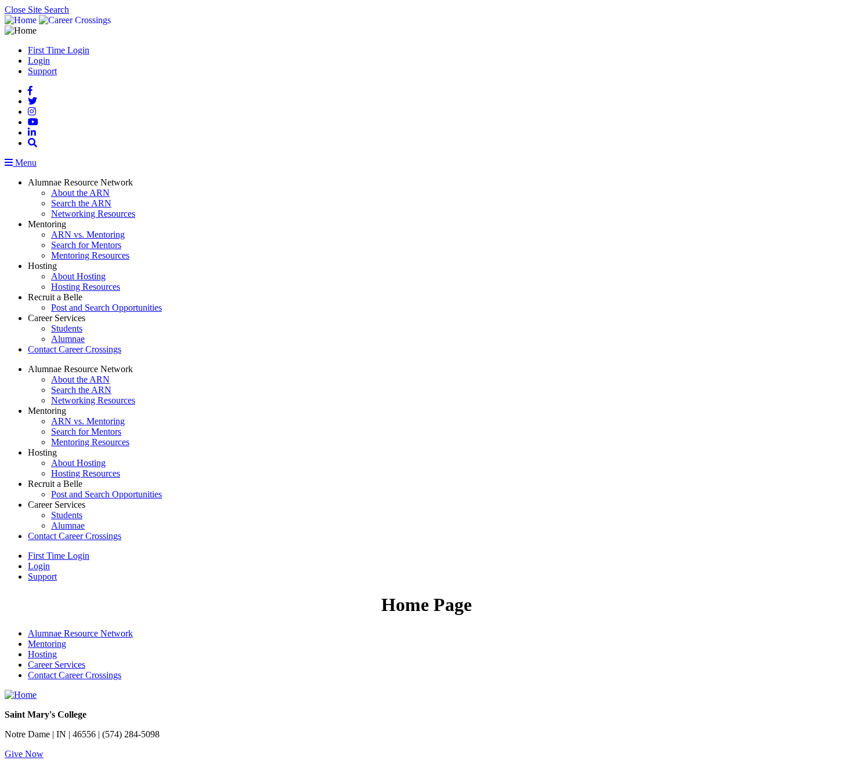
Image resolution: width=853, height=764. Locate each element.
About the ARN (80, 193)
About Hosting (78, 276)
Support (42, 71)
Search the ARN (81, 203)
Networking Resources (93, 214)
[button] (32, 143)
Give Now (24, 754)
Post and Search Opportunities (106, 307)
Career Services (56, 665)
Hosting (42, 654)
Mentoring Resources (90, 255)
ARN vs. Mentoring (88, 234)
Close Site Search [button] (37, 9)
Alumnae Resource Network (80, 633)
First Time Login (58, 50)
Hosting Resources (85, 287)
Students (66, 328)
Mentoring (47, 644)
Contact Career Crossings (74, 349)
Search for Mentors (86, 245)
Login (39, 61)
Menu (25, 163)
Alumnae (68, 339)
